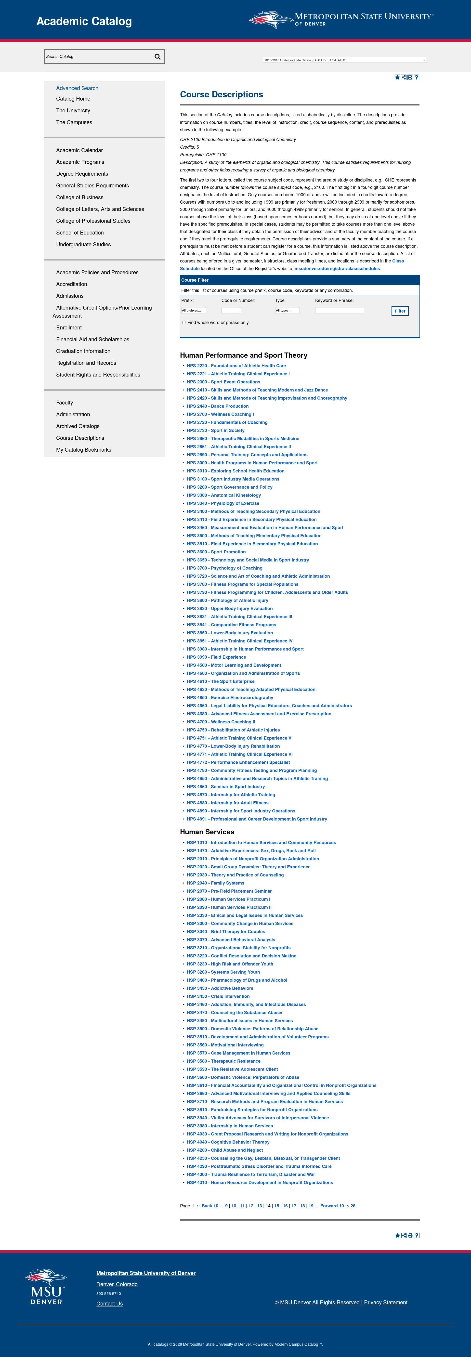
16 (285, 1205)
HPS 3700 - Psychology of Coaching (224, 568)
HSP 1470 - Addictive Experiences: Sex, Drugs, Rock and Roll (251, 850)
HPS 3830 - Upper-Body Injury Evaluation (230, 608)
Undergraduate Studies (83, 244)
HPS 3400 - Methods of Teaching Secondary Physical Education (253, 511)
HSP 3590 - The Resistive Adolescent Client (232, 1069)
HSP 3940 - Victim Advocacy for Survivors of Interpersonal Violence (258, 1117)
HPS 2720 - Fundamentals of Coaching (227, 422)
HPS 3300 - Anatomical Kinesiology (224, 495)
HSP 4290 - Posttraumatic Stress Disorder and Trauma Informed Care (259, 1166)
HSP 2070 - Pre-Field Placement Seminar (229, 891)
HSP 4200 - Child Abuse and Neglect (225, 1150)
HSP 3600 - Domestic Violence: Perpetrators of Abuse (243, 1077)
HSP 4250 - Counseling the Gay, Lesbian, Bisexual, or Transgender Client (263, 1158)
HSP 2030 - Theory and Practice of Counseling (235, 875)
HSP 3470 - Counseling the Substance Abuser (235, 1012)
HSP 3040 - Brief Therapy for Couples (226, 931)
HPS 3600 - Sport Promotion (216, 551)
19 (311, 1205)
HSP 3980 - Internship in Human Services (230, 1125)
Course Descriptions (80, 437)
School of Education (80, 232)
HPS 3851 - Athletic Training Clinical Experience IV (240, 641)
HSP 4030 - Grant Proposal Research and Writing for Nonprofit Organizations (267, 1134)
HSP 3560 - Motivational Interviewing (225, 1045)
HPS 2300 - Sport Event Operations (223, 381)
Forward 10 (332, 1205)
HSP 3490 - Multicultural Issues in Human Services (240, 1020)
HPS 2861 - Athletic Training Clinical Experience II (239, 446)
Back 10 (210, 1205)
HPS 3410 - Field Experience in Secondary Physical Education (252, 519)
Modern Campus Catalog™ (298, 1344)
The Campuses (74, 122)
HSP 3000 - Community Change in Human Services (240, 923)
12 (251, 1205)
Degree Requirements (82, 173)
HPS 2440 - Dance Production (218, 406)
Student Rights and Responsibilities (98, 374)
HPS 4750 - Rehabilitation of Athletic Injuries (233, 730)
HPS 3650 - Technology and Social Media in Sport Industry (248, 560)
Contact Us (109, 1303)
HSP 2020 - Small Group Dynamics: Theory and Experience (249, 866)
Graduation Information (83, 350)
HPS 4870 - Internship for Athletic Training (231, 794)
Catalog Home (73, 98)
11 (242, 1205)
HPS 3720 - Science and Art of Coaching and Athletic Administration (258, 576)
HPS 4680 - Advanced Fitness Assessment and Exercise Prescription (259, 713)
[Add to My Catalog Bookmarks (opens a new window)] (397, 77)
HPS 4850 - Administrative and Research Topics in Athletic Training (257, 778)
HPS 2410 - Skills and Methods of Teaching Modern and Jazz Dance (257, 390)
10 (233, 1205)
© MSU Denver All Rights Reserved (317, 1302)
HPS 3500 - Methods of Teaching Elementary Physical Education (254, 535)
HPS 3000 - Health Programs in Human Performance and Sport (252, 462)
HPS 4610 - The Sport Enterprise (221, 681)
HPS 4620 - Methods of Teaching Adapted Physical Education (251, 689)
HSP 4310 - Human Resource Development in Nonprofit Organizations (260, 1182)
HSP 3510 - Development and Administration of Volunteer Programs (258, 1036)
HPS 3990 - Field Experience (216, 657)
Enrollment (69, 327)
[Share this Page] (403, 77)
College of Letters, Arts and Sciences (100, 208)
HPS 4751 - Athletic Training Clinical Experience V (239, 738)
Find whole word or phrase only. (218, 322)
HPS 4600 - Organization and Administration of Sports (243, 673)
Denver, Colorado (117, 1284)
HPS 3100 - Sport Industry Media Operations (233, 479)
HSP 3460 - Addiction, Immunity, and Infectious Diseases (246, 1004)
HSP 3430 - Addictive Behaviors (220, 988)
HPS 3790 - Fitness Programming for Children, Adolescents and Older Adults (267, 592)
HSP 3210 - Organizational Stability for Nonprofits (239, 947)
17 (293, 1205)
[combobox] (345, 60)
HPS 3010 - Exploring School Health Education (236, 471)
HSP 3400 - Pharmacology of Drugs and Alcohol (237, 980)
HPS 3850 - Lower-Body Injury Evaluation (230, 632)
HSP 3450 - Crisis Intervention (218, 996)
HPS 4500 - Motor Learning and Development (234, 665)
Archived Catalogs (78, 426)
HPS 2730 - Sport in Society (216, 430)
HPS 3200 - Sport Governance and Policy (230, 487)
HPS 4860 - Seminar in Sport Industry (226, 786)
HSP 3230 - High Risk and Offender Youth (230, 964)
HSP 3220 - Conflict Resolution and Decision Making (242, 956)
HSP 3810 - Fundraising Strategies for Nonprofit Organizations (252, 1109)
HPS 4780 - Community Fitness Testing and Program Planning (252, 770)
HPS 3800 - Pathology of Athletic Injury (227, 600)
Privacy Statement (385, 1302)
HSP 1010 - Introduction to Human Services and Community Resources (261, 842)
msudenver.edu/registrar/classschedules (337, 268)
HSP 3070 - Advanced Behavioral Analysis (231, 939)
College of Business (80, 197)
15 (276, 1205)
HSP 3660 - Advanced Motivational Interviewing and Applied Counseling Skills (269, 1093)
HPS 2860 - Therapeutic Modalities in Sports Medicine (243, 438)
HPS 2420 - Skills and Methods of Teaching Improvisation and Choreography (267, 398)
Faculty (64, 402)
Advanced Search (77, 87)
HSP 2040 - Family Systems (215, 883)
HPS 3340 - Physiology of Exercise (223, 503)
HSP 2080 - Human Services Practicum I (228, 899)
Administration (73, 414)
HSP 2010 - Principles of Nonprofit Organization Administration (253, 858)
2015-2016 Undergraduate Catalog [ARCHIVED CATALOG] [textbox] (305, 60)
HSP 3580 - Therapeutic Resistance (224, 1061)
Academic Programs (80, 161)
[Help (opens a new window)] (416, 77)
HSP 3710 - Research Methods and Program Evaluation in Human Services (265, 1101)
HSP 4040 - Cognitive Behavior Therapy (228, 1142)
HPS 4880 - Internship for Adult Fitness (228, 802)
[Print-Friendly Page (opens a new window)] (410, 77)
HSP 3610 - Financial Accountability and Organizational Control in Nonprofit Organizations (282, 1085)
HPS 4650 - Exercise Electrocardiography (230, 697)
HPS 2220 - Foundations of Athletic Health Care (236, 365)
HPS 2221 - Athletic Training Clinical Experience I (238, 373)
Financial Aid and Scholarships (92, 339)
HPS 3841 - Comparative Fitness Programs (231, 624)
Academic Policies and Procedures (97, 272)
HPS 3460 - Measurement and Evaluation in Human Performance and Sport (265, 527)
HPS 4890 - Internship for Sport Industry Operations (241, 811)
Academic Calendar (79, 150)
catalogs (161, 1344)
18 (302, 1205)
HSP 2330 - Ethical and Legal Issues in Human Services (245, 915)
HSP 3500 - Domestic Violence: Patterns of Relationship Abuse (252, 1028)
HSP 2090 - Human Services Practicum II (229, 907)
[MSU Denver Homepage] (341, 18)
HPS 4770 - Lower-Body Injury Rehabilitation (233, 746)
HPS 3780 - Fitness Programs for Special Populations (243, 584)
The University (73, 110)
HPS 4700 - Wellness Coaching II (221, 721)
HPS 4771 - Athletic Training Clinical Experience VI (240, 754)
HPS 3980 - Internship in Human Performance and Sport (245, 649)
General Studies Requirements (92, 185)
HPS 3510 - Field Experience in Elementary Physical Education (252, 543)
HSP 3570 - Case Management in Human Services (238, 1053)
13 (259, 1205)
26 (353, 1205)
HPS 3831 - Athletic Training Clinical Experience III (239, 616)
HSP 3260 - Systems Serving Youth (223, 972)
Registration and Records (86, 362)
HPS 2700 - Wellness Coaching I (220, 414)
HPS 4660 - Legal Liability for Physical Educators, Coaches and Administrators (269, 705)
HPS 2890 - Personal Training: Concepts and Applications (247, 454)
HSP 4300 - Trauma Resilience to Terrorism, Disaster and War (251, 1174)
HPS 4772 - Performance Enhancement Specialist (238, 762)
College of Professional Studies (93, 220)
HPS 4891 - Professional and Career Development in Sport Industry (257, 819)
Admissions (70, 295)
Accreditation (71, 283)
